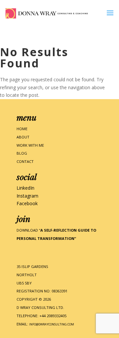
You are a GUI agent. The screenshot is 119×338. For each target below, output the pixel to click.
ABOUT (23, 136)
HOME (22, 128)
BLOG (22, 153)
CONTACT (25, 161)
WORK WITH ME (30, 145)
